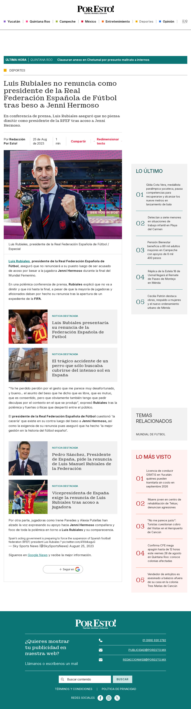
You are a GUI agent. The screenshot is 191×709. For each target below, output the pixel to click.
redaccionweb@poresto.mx (144, 659)
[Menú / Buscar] (184, 21)
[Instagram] (109, 698)
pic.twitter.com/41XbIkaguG (78, 541)
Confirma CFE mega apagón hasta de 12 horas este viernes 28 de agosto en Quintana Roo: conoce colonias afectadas (164, 553)
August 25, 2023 (81, 546)
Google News (38, 555)
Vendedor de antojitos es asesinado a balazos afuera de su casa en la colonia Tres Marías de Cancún (165, 580)
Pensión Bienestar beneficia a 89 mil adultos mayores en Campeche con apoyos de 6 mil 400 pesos (163, 250)
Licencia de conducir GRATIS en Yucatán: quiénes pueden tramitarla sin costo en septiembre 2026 (160, 478)
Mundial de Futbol (150, 434)
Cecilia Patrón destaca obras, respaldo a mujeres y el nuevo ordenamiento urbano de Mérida (164, 302)
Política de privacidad (119, 689)
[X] (117, 698)
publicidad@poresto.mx (147, 650)
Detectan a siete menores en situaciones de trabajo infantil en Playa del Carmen (164, 223)
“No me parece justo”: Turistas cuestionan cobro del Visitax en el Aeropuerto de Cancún (165, 526)
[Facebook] (100, 698)
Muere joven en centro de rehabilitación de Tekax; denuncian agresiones (164, 503)
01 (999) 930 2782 (154, 640)
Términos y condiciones (73, 689)
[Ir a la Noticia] (63, 327)
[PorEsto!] (95, 10)
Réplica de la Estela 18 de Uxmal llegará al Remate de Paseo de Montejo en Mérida (164, 277)
